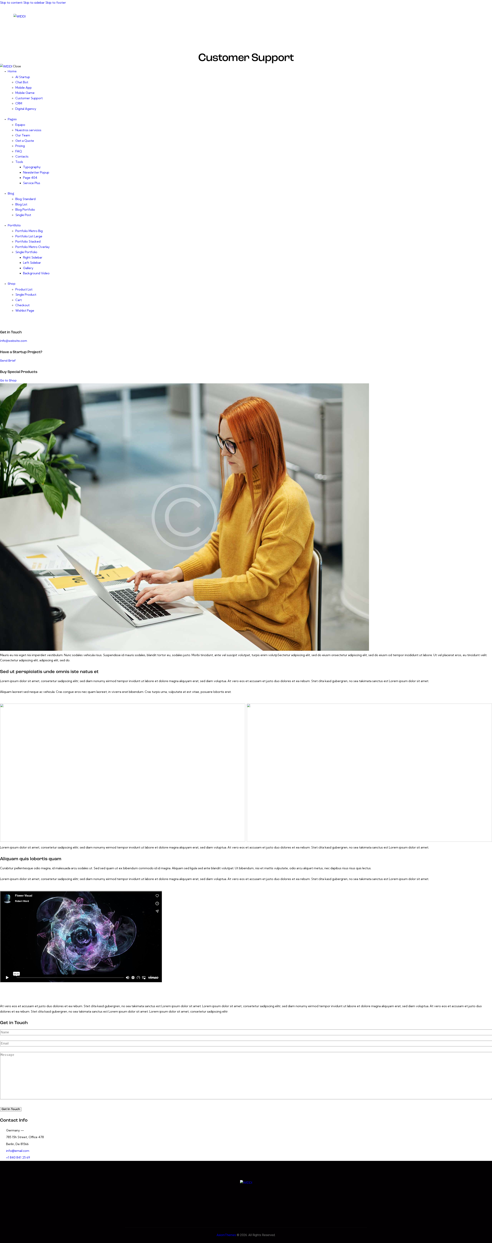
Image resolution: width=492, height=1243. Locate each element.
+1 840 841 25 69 (18, 1157)
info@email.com (17, 1151)
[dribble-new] (463, 16)
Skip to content (11, 2)
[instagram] (474, 16)
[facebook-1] (441, 16)
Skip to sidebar (34, 2)
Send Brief (8, 360)
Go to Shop (8, 380)
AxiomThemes (226, 1235)
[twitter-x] (452, 16)
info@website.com (13, 341)
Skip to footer (55, 2)
